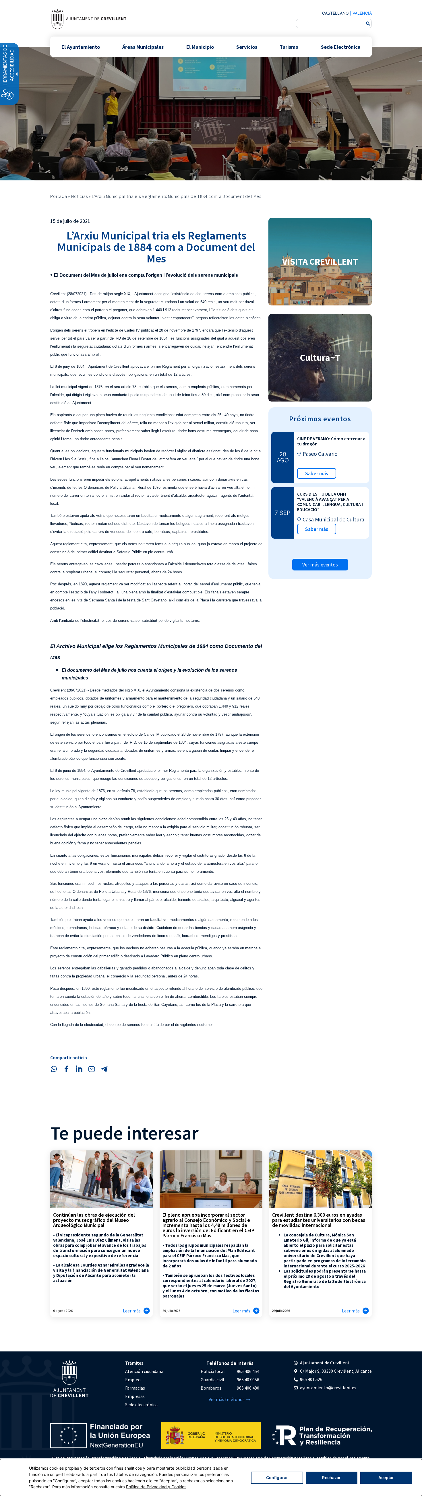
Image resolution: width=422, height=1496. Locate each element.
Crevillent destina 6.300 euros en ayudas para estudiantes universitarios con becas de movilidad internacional (318, 1219)
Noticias (79, 196)
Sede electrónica (141, 1404)
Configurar (277, 1477)
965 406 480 (248, 1388)
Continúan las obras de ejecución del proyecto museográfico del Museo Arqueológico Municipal (94, 1219)
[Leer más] (147, 1311)
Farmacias (135, 1388)
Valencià (362, 13)
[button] (53, 1068)
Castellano (335, 13)
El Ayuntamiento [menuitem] (80, 46)
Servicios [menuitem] (246, 46)
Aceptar (386, 1477)
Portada (58, 196)
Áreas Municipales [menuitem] (143, 46)
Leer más (132, 1311)
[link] (88, 19)
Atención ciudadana (144, 1371)
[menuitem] (144, 1363)
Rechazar (331, 1477)
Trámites (134, 1363)
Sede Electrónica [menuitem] (341, 46)
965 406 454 (248, 1371)
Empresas (135, 1396)
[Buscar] (368, 23)
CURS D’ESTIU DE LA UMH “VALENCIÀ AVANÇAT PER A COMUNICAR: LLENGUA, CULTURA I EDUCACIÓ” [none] (330, 501)
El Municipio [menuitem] (200, 46)
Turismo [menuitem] (289, 46)
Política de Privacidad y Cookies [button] (156, 1486)
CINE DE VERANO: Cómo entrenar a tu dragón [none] (331, 441)
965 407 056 (248, 1379)
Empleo (133, 1379)
